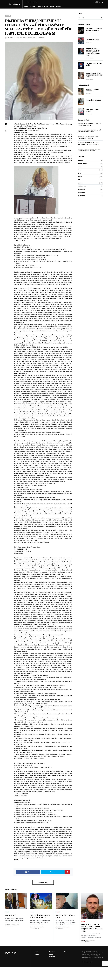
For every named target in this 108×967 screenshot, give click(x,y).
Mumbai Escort (82, 136)
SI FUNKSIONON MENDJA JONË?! (94, 64)
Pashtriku (14, 4)
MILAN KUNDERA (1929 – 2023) (65, 916)
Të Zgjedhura (81, 195)
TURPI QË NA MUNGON (93, 100)
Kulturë (8, 15)
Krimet (79, 173)
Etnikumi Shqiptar (82, 163)
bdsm (79, 149)
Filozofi (80, 166)
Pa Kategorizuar (82, 186)
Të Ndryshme (81, 192)
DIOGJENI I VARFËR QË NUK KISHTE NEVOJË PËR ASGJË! (94, 75)
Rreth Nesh (52, 951)
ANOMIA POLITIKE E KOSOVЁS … (92, 90)
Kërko (101, 17)
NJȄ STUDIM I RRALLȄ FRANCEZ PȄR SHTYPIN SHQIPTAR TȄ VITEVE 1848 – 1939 (91, 927)
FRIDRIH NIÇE (11, 915)
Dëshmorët (81, 160)
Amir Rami (90, 962)
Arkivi (36, 951)
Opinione (80, 183)
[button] (6, 4)
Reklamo (37, 954)
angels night (81, 123)
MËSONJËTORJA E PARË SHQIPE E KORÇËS (40, 916)
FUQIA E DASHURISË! (92, 39)
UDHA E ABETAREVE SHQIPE (92, 110)
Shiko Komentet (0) (43, 882)
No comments (41, 37)
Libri (79, 179)
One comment (10, 926)
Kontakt (66, 951)
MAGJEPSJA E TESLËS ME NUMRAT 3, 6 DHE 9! (94, 29)
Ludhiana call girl (82, 130)
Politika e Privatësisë (52, 955)
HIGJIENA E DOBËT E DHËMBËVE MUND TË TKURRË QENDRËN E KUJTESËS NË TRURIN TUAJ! (93, 52)
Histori (79, 170)
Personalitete (81, 189)
